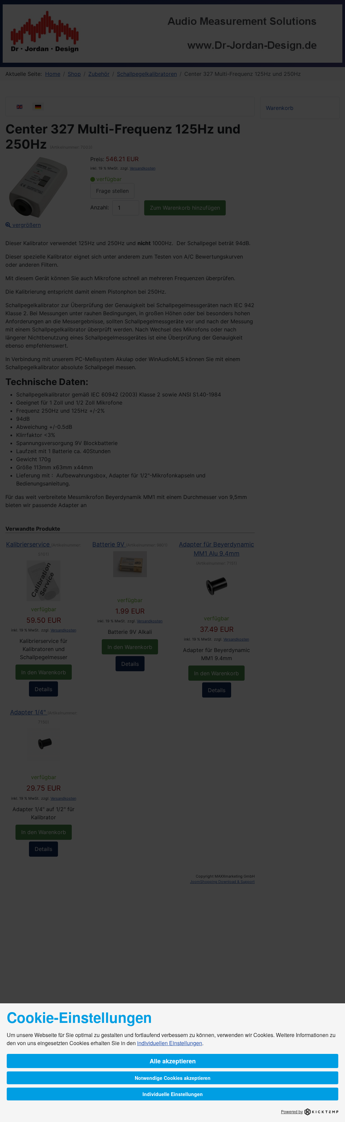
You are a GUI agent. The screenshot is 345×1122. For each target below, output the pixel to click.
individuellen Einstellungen (169, 1043)
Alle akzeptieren (173, 1061)
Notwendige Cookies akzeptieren (173, 1077)
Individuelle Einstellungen (173, 1094)
